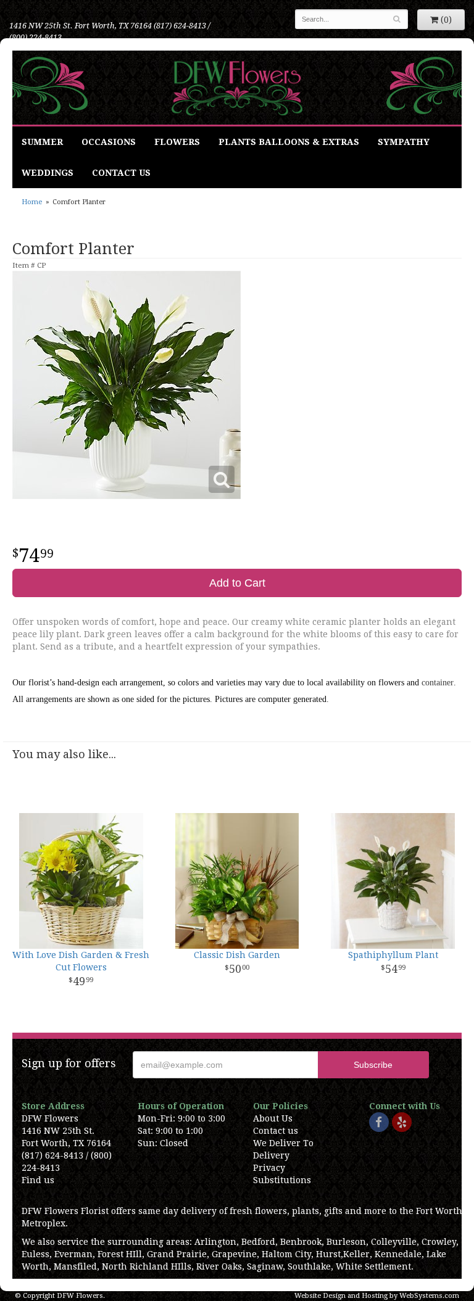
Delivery (271, 1155)
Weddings (47, 173)
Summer (42, 142)
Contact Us (121, 173)
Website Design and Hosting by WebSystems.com (376, 1296)
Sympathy (404, 142)
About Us (273, 1118)
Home (32, 202)
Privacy (269, 1168)
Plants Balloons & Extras (288, 142)
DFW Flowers (237, 87)
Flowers (177, 142)
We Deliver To (283, 1143)
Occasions (108, 142)
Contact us (275, 1131)
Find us (38, 1180)
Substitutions (282, 1180)
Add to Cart (237, 583)
